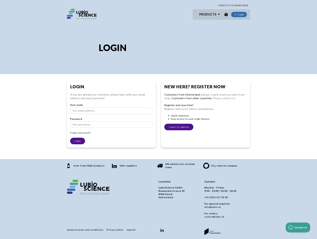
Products (207, 14)
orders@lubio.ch (214, 216)
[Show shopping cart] (226, 14)
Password (76, 118)
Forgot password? (80, 132)
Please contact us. (224, 98)
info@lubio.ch (212, 207)
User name (76, 104)
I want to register (179, 127)
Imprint (131, 229)
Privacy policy (115, 229)
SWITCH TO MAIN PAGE (233, 5)
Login (241, 14)
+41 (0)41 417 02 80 (216, 197)
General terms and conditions (85, 229)
